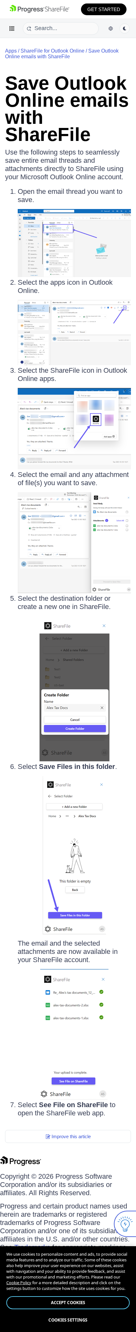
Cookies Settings (67, 1320)
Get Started (103, 9)
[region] (68, 1289)
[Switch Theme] (125, 28)
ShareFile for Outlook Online (52, 51)
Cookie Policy (18, 1282)
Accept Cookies (68, 1302)
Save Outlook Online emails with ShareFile (62, 53)
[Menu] (12, 28)
